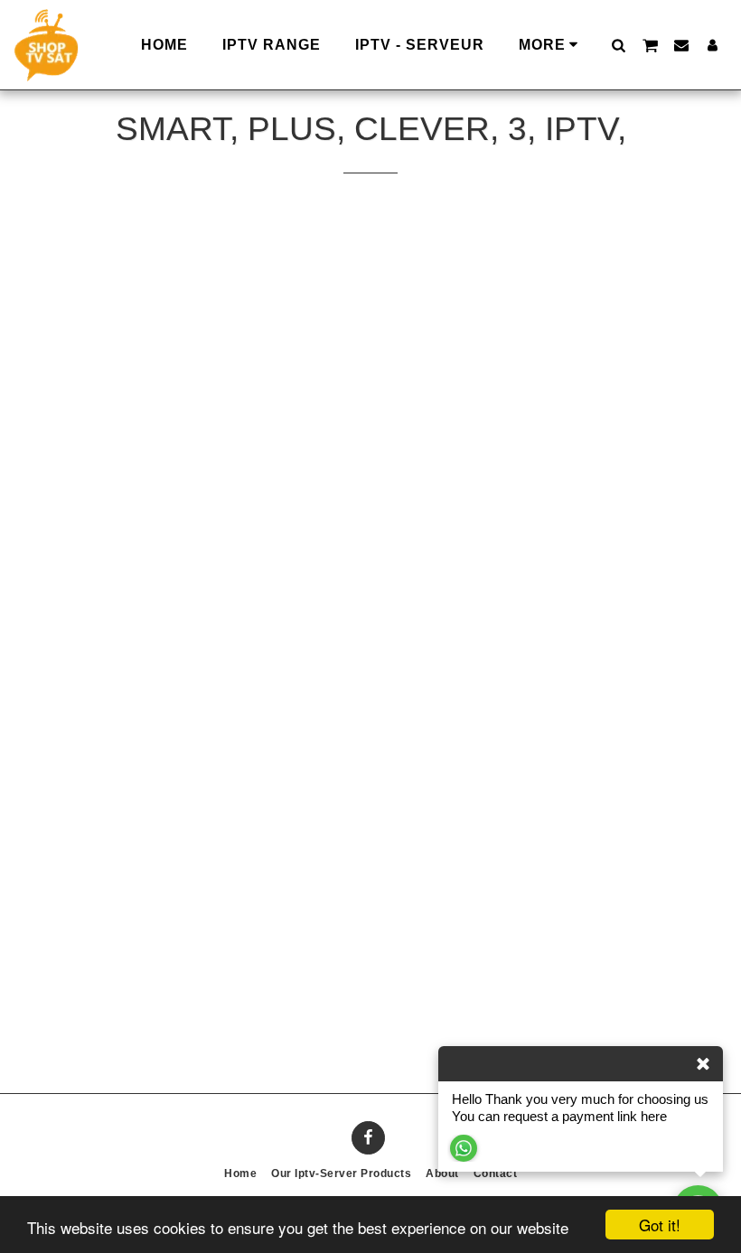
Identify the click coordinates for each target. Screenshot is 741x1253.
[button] (618, 44)
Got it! (659, 1224)
